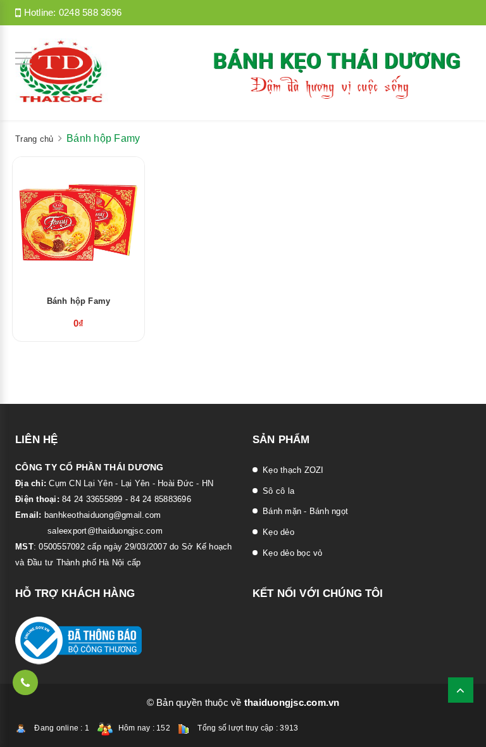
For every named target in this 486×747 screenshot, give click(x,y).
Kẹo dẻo (278, 532)
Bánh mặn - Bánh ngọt (305, 511)
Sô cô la (278, 491)
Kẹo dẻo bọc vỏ (293, 553)
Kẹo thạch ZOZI (293, 470)
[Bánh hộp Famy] (78, 220)
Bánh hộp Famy (78, 301)
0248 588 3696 (90, 12)
